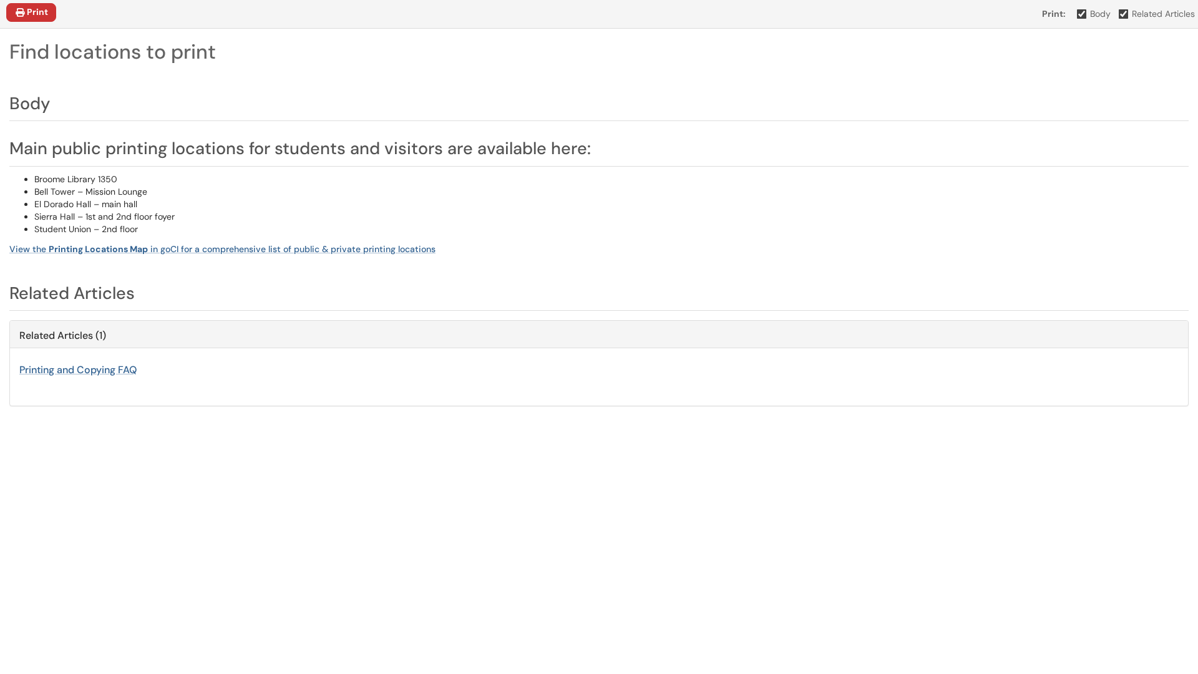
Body (1100, 13)
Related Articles (1163, 13)
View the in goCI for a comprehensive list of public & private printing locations (222, 249)
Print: (1054, 13)
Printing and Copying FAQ (78, 369)
